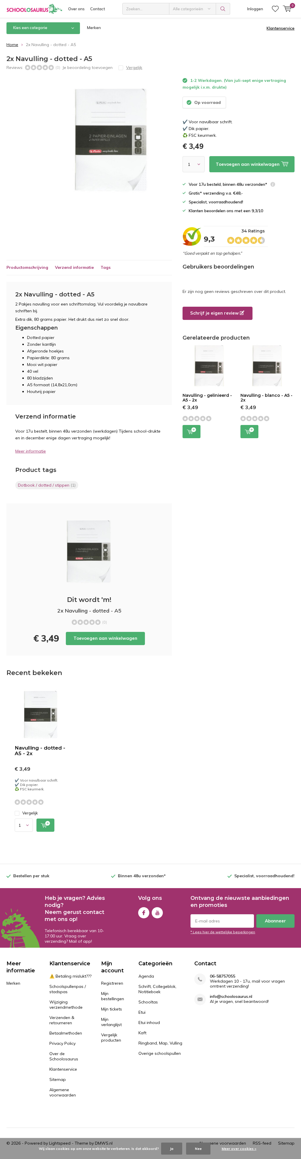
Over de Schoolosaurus (63, 1056)
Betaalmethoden (65, 1033)
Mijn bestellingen (112, 996)
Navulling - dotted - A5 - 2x (40, 750)
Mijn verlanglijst (111, 1022)
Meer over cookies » (239, 1148)
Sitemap (57, 1079)
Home (12, 44)
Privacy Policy (62, 1043)
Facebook (143, 912)
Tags (106, 267)
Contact (97, 8)
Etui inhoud (149, 1022)
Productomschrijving (27, 267)
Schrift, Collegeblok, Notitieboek (157, 989)
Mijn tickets (111, 1009)
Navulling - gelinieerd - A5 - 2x (207, 398)
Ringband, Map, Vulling (160, 1043)
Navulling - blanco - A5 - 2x (266, 398)
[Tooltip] (272, 185)
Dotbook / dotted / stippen (47, 485)
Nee (198, 1148)
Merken (94, 27)
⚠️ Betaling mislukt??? (70, 976)
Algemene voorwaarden (62, 1092)
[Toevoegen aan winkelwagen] (45, 825)
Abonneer (275, 921)
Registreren (112, 983)
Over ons (76, 8)
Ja (171, 1148)
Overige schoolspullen (159, 1053)
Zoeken (223, 9)
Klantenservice (281, 28)
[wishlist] (275, 9)
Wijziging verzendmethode (66, 1004)
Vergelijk (30, 813)
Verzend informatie (74, 267)
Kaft (142, 1032)
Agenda (146, 976)
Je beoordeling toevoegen (87, 67)
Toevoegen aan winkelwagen (105, 638)
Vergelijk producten (111, 1037)
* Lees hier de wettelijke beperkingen (222, 932)
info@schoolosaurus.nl (231, 996)
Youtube (157, 912)
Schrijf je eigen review (215, 313)
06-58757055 (222, 976)
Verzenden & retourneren (61, 1020)
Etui (142, 1012)
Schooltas (148, 1002)
